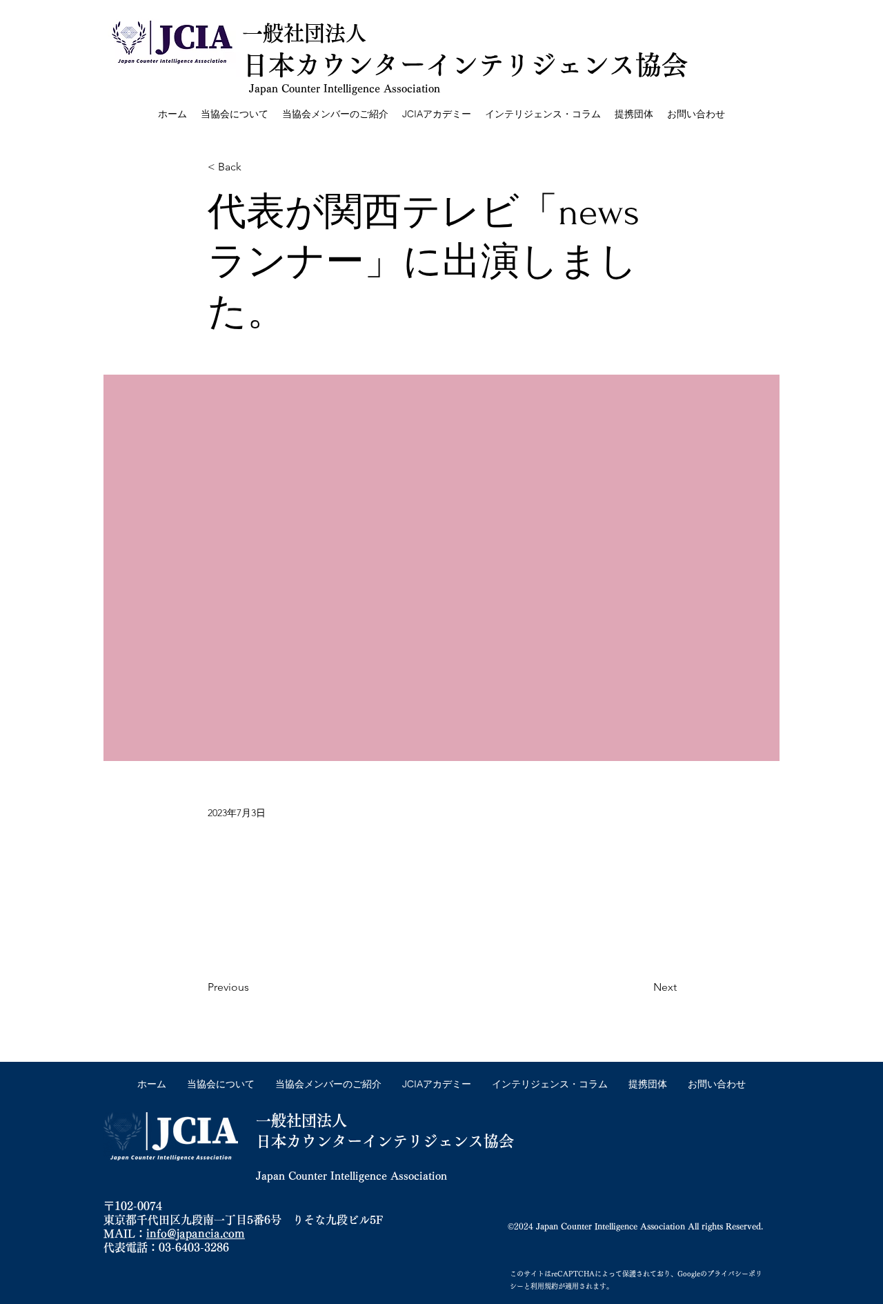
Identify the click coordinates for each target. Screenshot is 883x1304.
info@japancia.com (195, 1233)
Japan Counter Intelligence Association (344, 88)
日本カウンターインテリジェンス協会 (385, 1141)
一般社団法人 (304, 33)
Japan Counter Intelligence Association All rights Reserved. (649, 1226)
